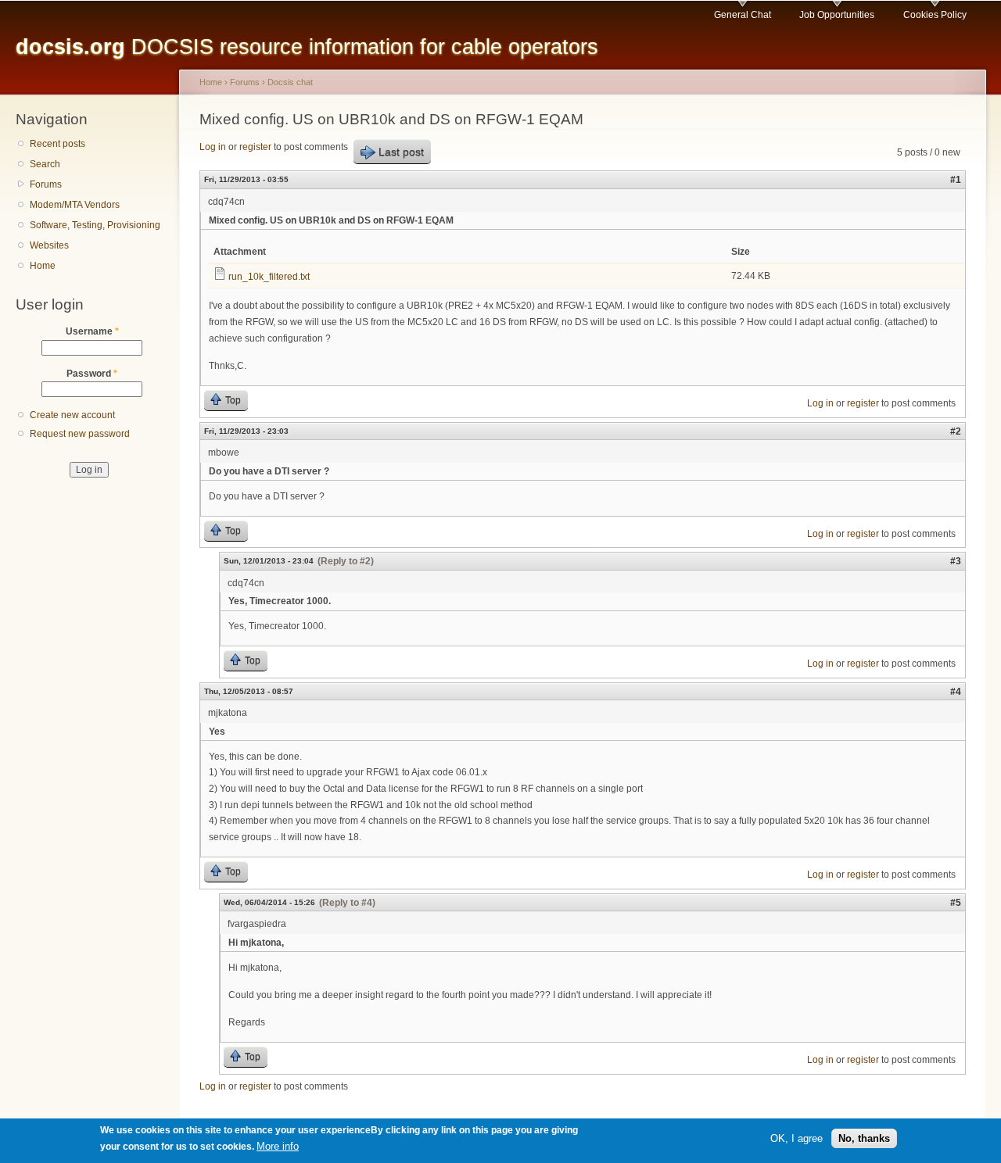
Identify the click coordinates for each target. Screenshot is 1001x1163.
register (255, 146)
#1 (955, 179)
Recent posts (57, 143)
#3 (955, 561)
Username (92, 331)
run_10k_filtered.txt (269, 276)
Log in (212, 146)
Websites (49, 245)
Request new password (80, 433)
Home (43, 265)
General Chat (742, 14)
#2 (955, 431)
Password (91, 373)
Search (45, 164)
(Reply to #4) (347, 902)
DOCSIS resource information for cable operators (307, 46)
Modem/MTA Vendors (75, 204)
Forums (46, 184)
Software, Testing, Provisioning (95, 225)
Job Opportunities (836, 14)
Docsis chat (290, 82)
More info (278, 1146)
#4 (955, 691)
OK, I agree (796, 1138)
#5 (955, 902)
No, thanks (864, 1138)
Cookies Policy (935, 14)
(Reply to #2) (346, 561)
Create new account (72, 415)
